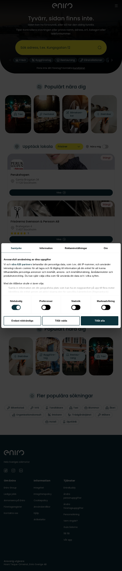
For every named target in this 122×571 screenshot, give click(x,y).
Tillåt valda (61, 320)
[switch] (46, 307)
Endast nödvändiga (22, 320)
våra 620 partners (21, 264)
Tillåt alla (100, 320)
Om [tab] (106, 248)
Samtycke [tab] (16, 248)
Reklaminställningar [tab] (76, 248)
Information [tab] (46, 248)
